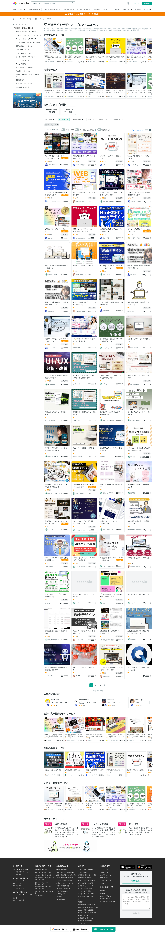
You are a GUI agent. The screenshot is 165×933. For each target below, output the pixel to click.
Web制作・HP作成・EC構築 (28, 19)
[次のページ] (105, 685)
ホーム (15, 19)
